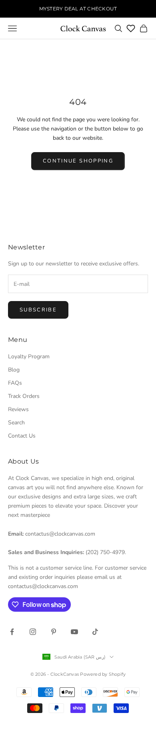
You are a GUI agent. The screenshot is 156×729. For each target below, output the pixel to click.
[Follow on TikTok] (95, 632)
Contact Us (22, 436)
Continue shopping (78, 161)
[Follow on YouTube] (74, 632)
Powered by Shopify (103, 674)
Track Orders (24, 396)
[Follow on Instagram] (33, 632)
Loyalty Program (29, 356)
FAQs (15, 383)
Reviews (18, 409)
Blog (14, 370)
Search (16, 422)
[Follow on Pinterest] (54, 632)
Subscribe (38, 309)
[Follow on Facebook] (12, 632)
